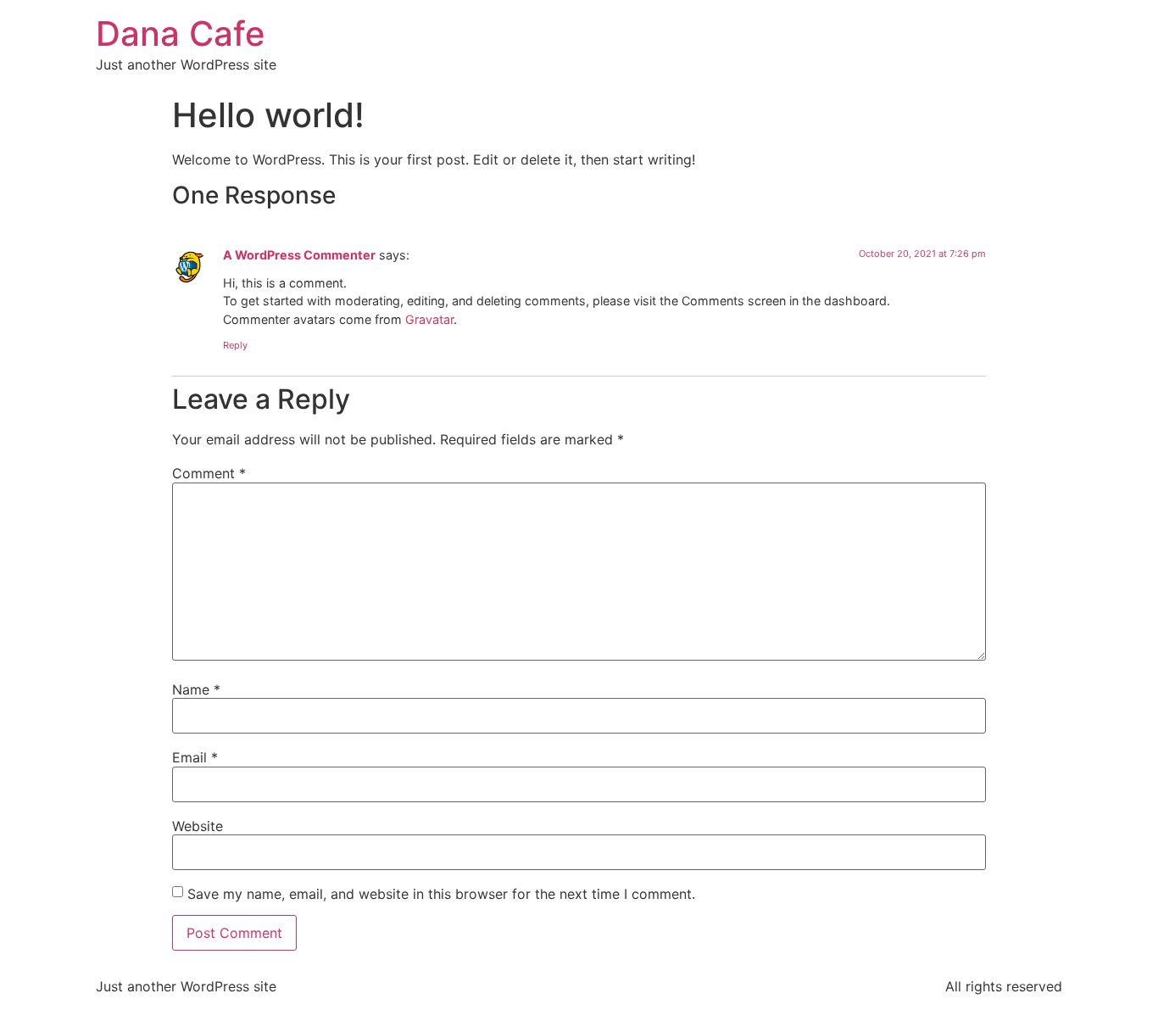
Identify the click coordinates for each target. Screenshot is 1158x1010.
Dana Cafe (180, 33)
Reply (235, 345)
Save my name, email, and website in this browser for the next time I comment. (441, 894)
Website (197, 826)
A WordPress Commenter (299, 255)
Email (195, 757)
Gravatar (429, 319)
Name (196, 689)
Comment (209, 473)
